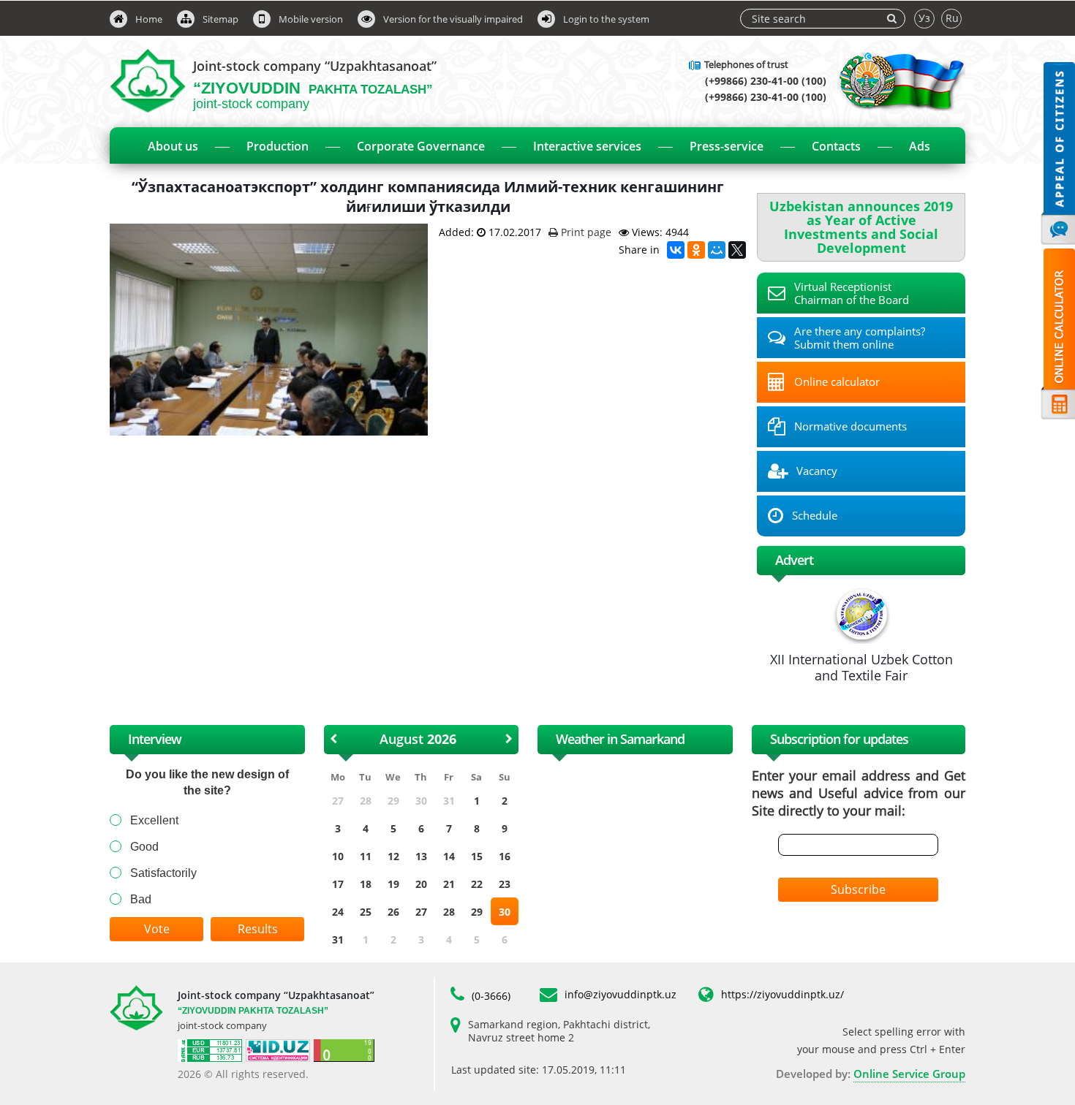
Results (258, 929)
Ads (919, 146)
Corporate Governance (421, 146)
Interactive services (587, 146)
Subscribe (858, 889)
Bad (140, 899)
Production (277, 146)
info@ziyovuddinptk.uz (620, 994)
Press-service (726, 146)
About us (173, 146)
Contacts (836, 146)
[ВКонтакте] (675, 250)
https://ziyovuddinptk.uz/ (782, 994)
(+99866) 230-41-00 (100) (765, 81)
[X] (737, 250)
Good (144, 846)
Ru (952, 18)
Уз (924, 18)
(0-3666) (491, 996)
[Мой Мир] (716, 250)
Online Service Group (909, 1073)
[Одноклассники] (696, 250)
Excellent (154, 820)
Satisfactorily (163, 873)
